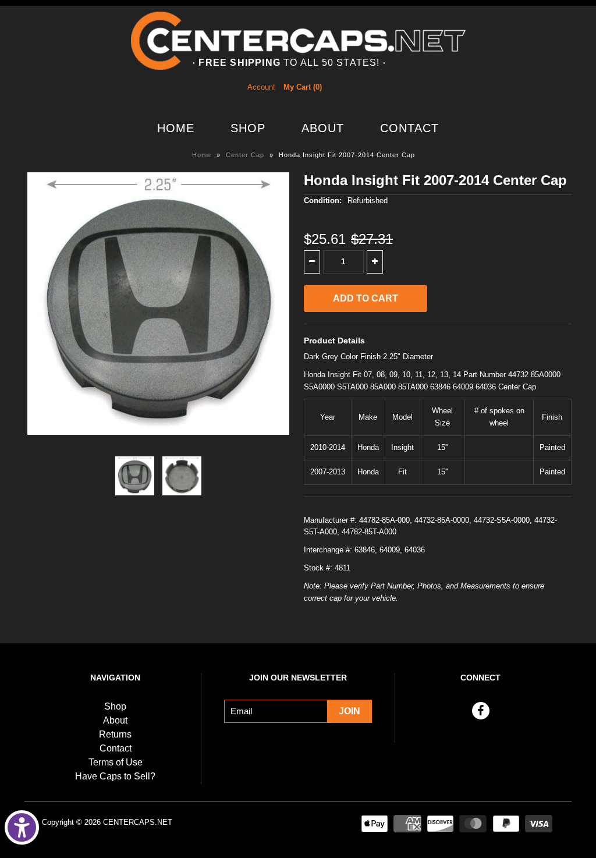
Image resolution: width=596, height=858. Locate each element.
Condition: (323, 200)
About (322, 128)
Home (175, 128)
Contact (409, 128)
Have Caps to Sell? (115, 776)
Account (261, 87)
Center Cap (245, 154)
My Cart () (302, 87)
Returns (115, 734)
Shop (247, 128)
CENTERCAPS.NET (137, 822)
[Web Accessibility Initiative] (22, 827)
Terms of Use (115, 762)
